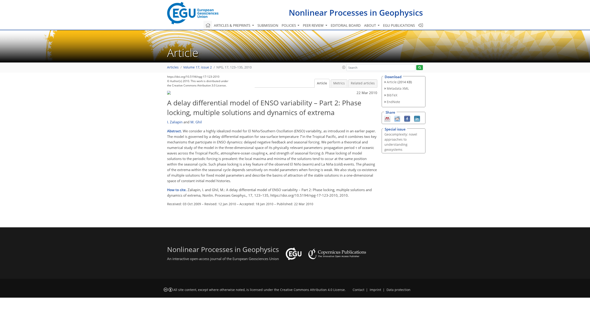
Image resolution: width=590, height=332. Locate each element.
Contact (358, 290)
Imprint (375, 290)
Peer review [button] (313, 25)
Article (322, 83)
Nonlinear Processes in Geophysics (356, 12)
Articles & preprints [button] (232, 25)
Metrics (339, 83)
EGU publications (399, 25)
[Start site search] (419, 67)
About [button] (370, 25)
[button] (343, 67)
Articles (173, 67)
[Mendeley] (387, 118)
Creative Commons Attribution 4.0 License (312, 290)
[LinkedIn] (417, 118)
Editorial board (346, 25)
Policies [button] (289, 25)
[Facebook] (407, 118)
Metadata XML (398, 88)
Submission (267, 25)
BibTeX (392, 95)
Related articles (363, 83)
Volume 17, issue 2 (197, 67)
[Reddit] (397, 118)
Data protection (398, 290)
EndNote (393, 102)
